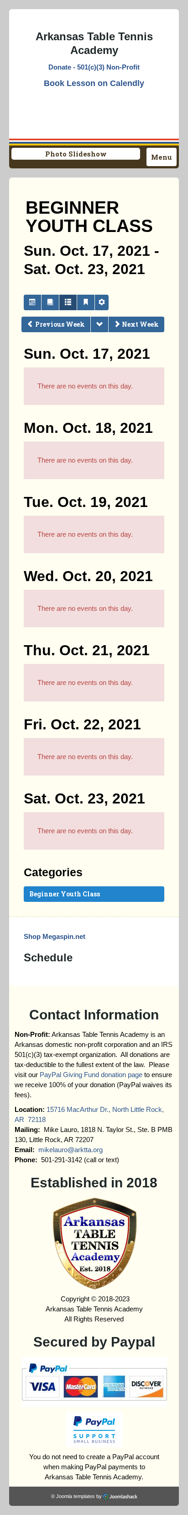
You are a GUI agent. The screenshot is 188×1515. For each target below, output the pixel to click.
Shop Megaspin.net (54, 936)
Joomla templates (75, 1496)
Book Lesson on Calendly (94, 83)
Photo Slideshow (76, 153)
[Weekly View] (68, 302)
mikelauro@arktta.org (70, 1150)
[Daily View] (85, 302)
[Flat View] (50, 302)
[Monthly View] (32, 302)
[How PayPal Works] (94, 1381)
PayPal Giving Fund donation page (91, 1074)
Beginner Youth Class (64, 894)
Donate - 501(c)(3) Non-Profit (94, 67)
